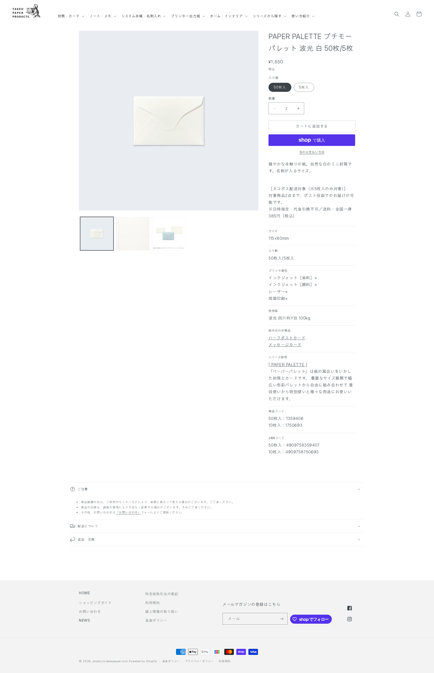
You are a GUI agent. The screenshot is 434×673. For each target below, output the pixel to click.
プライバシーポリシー (199, 661)
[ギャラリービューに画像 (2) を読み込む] (132, 233)
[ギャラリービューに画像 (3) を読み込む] (168, 233)
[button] (71, 13)
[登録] (281, 619)
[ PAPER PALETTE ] (287, 364)
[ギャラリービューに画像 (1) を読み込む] (97, 233)
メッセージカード (285, 344)
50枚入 (280, 87)
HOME (84, 593)
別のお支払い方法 (311, 152)
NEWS (84, 620)
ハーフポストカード (286, 337)
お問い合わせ (90, 611)
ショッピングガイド (95, 603)
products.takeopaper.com (110, 661)
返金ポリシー (156, 620)
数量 (271, 98)
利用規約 (152, 603)
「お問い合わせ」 (128, 512)
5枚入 (304, 87)
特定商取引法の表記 (161, 594)
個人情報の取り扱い (161, 611)
